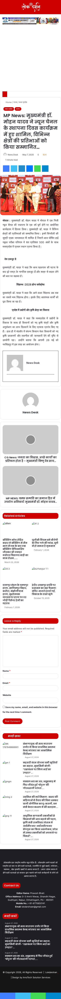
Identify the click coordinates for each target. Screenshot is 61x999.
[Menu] (4, 8)
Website (7, 695)
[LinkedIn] (22, 168)
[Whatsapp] (46, 985)
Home (8, 102)
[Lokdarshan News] (30, 7)
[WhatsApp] (37, 168)
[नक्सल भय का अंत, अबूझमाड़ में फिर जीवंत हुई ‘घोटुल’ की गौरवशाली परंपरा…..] (11, 786)
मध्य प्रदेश (23, 102)
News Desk (13, 154)
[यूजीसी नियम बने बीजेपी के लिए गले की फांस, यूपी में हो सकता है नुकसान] (45, 529)
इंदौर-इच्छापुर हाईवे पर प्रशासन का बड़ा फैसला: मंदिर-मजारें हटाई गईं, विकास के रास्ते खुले (44, 589)
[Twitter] (14, 168)
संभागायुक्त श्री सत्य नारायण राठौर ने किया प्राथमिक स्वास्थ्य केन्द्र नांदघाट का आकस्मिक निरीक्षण (39, 748)
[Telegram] (45, 168)
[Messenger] (29, 168)
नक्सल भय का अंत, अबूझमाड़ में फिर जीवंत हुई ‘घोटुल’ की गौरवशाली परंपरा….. (39, 785)
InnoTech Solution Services (36, 977)
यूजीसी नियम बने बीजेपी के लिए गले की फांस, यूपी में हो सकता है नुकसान (45, 543)
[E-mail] (8, 379)
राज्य (15, 102)
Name (6, 671)
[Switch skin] (51, 8)
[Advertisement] (30, 59)
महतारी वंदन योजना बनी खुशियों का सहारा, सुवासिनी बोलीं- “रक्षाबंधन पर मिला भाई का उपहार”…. (40, 767)
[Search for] (57, 8)
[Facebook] (6, 168)
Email (6, 683)
